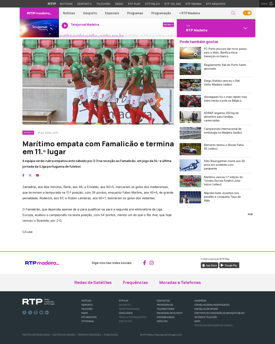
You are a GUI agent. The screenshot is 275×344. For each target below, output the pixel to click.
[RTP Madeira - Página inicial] (39, 13)
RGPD (197, 321)
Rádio (119, 3)
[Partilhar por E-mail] (37, 175)
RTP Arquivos (215, 3)
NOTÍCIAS (86, 300)
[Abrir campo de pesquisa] (233, 13)
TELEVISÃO (86, 309)
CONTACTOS (163, 300)
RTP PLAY (123, 300)
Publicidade (111, 334)
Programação (161, 13)
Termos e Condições (89, 334)
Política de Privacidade (36, 334)
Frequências (135, 282)
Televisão (103, 3)
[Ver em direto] (39, 28)
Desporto (84, 3)
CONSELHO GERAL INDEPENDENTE (212, 304)
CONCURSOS (125, 313)
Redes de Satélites (93, 282)
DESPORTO (87, 304)
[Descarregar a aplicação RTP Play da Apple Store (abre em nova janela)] (210, 265)
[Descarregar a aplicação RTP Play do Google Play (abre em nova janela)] (229, 265)
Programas (135, 13)
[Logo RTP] (38, 302)
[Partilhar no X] (30, 175)
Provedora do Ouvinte (170, 313)
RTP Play (134, 3)
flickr (47, 313)
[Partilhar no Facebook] (23, 175)
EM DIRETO (124, 304)
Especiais (112, 13)
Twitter (30, 313)
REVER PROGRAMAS (129, 309)
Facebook (24, 313)
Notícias (66, 3)
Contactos (125, 321)
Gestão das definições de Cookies (213, 325)
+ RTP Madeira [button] (189, 13)
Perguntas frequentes (132, 317)
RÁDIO (84, 313)
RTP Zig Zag (172, 3)
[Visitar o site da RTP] (52, 3)
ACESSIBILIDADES (166, 317)
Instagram (36, 313)
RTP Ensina (193, 3)
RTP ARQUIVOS (89, 317)
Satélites (162, 321)
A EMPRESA (200, 300)
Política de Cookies (64, 334)
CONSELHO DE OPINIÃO (206, 309)
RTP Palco (152, 3)
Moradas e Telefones (180, 282)
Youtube (41, 313)
